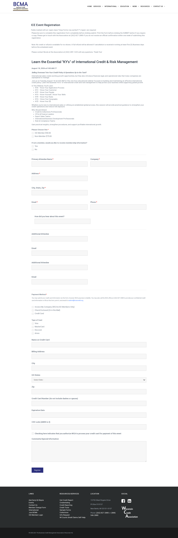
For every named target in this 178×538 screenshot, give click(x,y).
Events (31, 503)
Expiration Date (38, 410)
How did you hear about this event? (49, 216)
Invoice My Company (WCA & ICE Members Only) (55, 307)
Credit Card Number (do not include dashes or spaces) (55, 398)
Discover (38, 330)
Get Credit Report (66, 500)
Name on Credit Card (41, 340)
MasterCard (39, 327)
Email (35, 202)
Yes (36, 146)
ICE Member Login (36, 515)
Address (36, 173)
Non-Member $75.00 (43, 136)
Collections (64, 512)
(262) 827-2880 (102, 513)
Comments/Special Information (45, 439)
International (34, 510)
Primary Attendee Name (42, 159)
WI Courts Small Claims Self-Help (72, 517)
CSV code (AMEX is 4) (41, 422)
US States (36, 375)
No (36, 149)
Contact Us (33, 505)
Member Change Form (37, 507)
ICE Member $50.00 (43, 133)
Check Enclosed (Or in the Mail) (47, 310)
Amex (37, 333)
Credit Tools (64, 507)
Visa (36, 323)
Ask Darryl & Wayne (36, 500)
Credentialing (65, 503)
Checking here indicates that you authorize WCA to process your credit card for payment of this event (78, 434)
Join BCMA (33, 512)
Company (95, 159)
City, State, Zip (39, 188)
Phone (93, 202)
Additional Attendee (40, 234)
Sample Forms (65, 510)
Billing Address (38, 351)
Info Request (65, 515)
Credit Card (39, 313)
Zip (33, 387)
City (33, 363)
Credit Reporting (66, 505)
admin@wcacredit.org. (76, 300)
